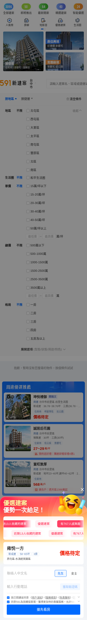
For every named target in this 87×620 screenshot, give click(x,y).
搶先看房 (43, 609)
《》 (37, 597)
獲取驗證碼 (70, 586)
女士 (74, 573)
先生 (61, 573)
